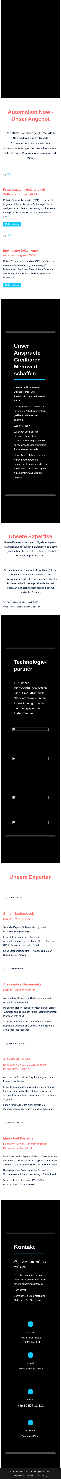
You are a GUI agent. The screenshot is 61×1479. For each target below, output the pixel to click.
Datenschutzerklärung (37, 1475)
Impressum (19, 1475)
